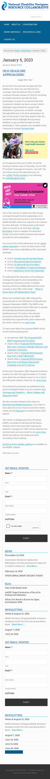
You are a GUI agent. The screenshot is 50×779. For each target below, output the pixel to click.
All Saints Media (30, 773)
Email (8, 496)
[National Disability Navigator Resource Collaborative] (25, 8)
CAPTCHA (9, 519)
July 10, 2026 (11, 743)
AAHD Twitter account (16, 175)
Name (8, 473)
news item (30, 322)
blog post (19, 410)
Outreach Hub (27, 128)
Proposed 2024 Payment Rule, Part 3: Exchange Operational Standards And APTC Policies (25, 362)
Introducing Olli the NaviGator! (28, 258)
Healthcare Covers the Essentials (28, 270)
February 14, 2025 (14, 571)
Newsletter (15, 453)
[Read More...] (18, 624)
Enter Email (9, 506)
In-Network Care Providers (26, 264)
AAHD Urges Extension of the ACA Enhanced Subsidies (23, 593)
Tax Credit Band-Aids (16, 587)
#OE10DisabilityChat (15, 178)
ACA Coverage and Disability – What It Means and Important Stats (24, 392)
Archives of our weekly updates (17, 444)
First (7, 483)
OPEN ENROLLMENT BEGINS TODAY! (24, 575)
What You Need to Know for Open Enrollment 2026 (22, 600)
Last (6, 492)
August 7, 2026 (12, 629)
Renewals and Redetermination (17, 404)
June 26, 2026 (12, 748)
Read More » (32, 566)
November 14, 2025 (14, 555)
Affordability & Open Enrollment (30, 267)
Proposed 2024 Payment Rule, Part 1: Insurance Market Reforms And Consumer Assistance (27, 347)
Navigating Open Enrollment (27, 261)
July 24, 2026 (11, 634)
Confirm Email (10, 515)
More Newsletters (14, 752)
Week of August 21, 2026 (17, 613)
